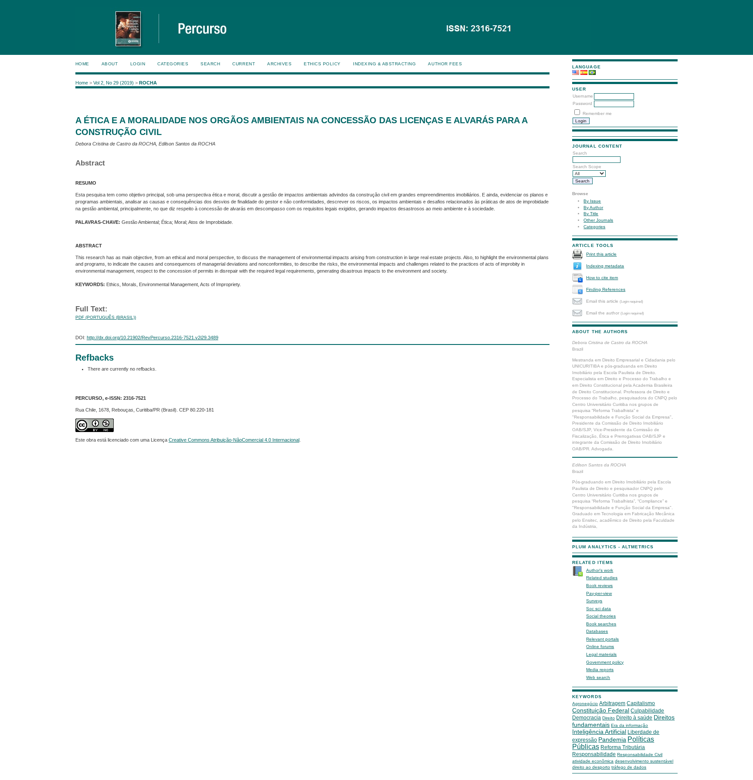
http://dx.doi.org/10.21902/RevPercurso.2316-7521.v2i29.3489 (152, 337)
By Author (593, 207)
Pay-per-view (599, 593)
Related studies (601, 577)
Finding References (605, 289)
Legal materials (601, 654)
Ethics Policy (322, 63)
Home (82, 63)
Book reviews (599, 585)
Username (583, 96)
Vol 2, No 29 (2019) (113, 82)
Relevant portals (602, 639)
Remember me (597, 113)
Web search (598, 677)
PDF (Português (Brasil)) (105, 317)
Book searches (601, 623)
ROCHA (148, 82)
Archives (279, 63)
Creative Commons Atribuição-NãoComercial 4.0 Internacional (234, 439)
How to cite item (602, 277)
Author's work (599, 570)
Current (243, 63)
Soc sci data (598, 608)
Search (210, 63)
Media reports (600, 669)
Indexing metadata (605, 265)
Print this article (601, 254)
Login (138, 63)
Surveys (594, 600)
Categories (594, 226)
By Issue (592, 201)
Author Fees (445, 63)
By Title (590, 213)
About (110, 63)
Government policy (605, 662)
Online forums (600, 646)
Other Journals (598, 220)
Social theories (601, 616)
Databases (597, 631)
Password (582, 103)
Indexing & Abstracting (384, 63)
